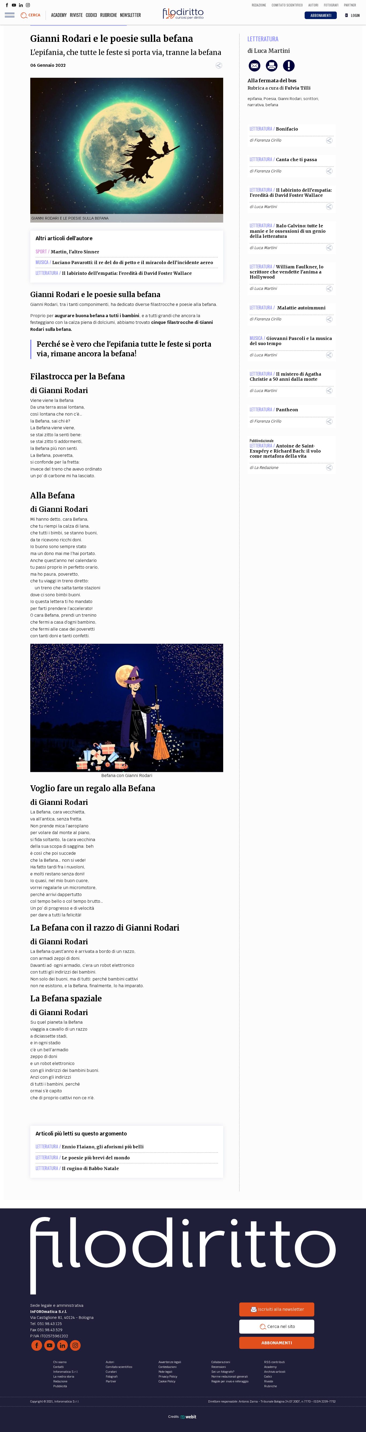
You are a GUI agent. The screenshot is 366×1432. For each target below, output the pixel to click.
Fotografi (112, 1376)
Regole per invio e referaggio (229, 1381)
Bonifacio (287, 129)
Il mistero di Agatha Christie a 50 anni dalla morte (285, 376)
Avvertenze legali (170, 1362)
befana (272, 104)
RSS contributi (274, 1362)
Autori (110, 1362)
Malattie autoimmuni (301, 307)
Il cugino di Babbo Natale (90, 1168)
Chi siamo (59, 1362)
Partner (111, 1381)
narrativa (256, 104)
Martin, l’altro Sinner (75, 251)
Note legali (165, 1372)
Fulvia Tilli (298, 88)
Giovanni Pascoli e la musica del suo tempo (291, 341)
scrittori (310, 98)
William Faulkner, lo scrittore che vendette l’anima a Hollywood (286, 272)
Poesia (270, 98)
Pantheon (287, 409)
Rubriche (108, 15)
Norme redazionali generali (229, 1376)
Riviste (76, 15)
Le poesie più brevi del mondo (96, 1157)
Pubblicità (60, 1386)
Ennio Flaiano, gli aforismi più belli (103, 1146)
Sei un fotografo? (222, 1372)
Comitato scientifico (119, 1367)
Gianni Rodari (289, 98)
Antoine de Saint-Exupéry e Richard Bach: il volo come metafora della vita (285, 451)
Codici (91, 15)
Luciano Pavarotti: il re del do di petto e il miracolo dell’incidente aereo (132, 262)
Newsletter (130, 15)
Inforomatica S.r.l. (65, 1372)
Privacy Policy (168, 1376)
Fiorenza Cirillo (267, 140)
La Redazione (266, 467)
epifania (255, 98)
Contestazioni (168, 1367)
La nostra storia (63, 1376)
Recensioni (218, 1367)
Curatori (111, 1372)
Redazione (60, 1381)
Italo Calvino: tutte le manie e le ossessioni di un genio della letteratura (288, 231)
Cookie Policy (167, 1381)
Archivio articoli (274, 1372)
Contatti (58, 1367)
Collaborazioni (220, 1362)
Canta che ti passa (296, 159)
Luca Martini (272, 50)
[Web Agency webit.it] (189, 1417)
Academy (59, 15)
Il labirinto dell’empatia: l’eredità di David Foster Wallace (127, 273)
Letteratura (263, 38)
